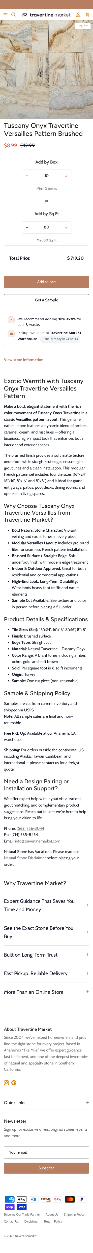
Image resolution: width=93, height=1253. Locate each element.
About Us (52, 1214)
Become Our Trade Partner (22, 1214)
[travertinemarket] (46, 14)
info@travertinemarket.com (37, 841)
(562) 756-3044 (30, 828)
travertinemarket (26, 1236)
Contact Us (11, 1221)
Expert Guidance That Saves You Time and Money (39, 905)
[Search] (16, 14)
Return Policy (53, 1221)
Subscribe (46, 1168)
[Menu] (5, 14)
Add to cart (46, 281)
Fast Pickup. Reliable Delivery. (36, 973)
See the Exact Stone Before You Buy (38, 932)
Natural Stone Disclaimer (25, 857)
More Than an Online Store (33, 992)
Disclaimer (31, 1221)
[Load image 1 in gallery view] (46, 69)
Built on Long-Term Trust (31, 955)
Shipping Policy (74, 1214)
